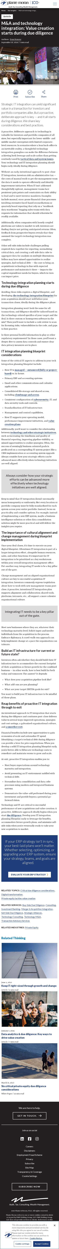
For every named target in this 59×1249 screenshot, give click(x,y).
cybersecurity (41, 400)
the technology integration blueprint (33, 296)
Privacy (29, 1159)
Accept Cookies (42, 1244)
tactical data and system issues (36, 159)
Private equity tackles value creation (18, 898)
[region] (29, 1235)
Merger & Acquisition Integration (37, 909)
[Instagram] (37, 1139)
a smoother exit (14, 727)
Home (3, 10)
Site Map (29, 1167)
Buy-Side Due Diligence (33, 905)
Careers (29, 1146)
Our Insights (12, 10)
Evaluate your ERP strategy (28, 874)
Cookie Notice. (36, 1238)
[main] (29, 624)
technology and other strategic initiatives (33, 432)
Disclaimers (29, 1150)
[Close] (55, 1225)
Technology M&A (32, 916)
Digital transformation (12, 894)
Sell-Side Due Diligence (12, 912)
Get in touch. (27, 1115)
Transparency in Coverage (29, 1171)
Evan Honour (15, 39)
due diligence (14, 815)
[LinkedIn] (22, 1139)
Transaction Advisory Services (15, 920)
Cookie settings (29, 1176)
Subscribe (29, 1163)
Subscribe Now (29, 1186)
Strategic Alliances (33, 912)
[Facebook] (29, 1139)
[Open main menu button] (55, 4)
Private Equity (31, 927)
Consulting (51, 905)
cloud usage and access (27, 395)
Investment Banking (10, 909)
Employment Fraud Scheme (29, 1155)
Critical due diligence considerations (37, 890)
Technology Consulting (12, 916)
